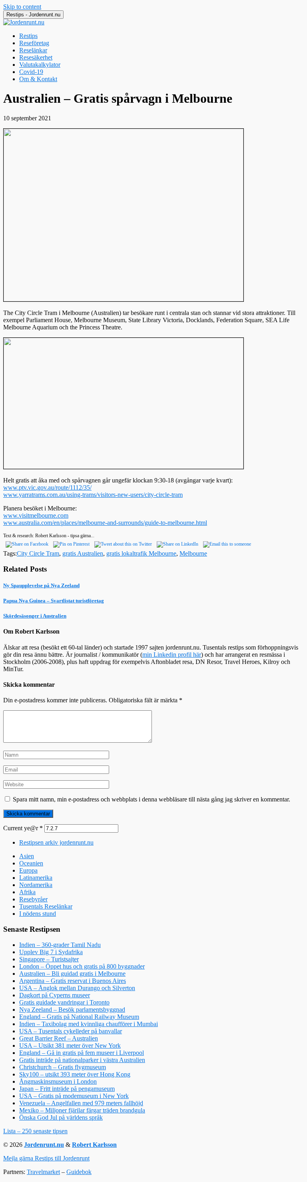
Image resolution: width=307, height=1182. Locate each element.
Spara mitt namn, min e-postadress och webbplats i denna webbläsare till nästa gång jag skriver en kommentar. (151, 799)
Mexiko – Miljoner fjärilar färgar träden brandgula (82, 1110)
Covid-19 (31, 71)
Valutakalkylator (39, 64)
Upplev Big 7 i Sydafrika (51, 952)
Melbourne (193, 553)
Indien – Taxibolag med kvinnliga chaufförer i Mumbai (88, 1024)
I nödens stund (37, 913)
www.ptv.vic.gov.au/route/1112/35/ (47, 487)
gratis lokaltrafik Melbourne (141, 553)
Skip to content (22, 6)
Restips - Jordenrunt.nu (33, 15)
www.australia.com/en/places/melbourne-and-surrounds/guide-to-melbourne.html (105, 522)
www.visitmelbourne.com (35, 515)
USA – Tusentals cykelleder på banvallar (70, 1031)
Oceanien (31, 863)
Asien (26, 856)
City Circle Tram (38, 553)
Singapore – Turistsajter (49, 959)
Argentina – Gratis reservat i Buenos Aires (72, 980)
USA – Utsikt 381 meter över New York (70, 1045)
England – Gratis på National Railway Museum (79, 1016)
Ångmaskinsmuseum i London (58, 1081)
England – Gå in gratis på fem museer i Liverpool (81, 1052)
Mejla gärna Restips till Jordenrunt (46, 1158)
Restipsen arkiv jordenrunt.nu (56, 842)
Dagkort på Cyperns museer (54, 995)
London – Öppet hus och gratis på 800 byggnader (82, 966)
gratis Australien (82, 553)
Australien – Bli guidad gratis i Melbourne (72, 973)
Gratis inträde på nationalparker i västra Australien (82, 1059)
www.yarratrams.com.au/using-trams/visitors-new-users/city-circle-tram (93, 494)
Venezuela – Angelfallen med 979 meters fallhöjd (81, 1103)
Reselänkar (33, 50)
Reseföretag (34, 43)
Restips (28, 35)
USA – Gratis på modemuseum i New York (74, 1095)
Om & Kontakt (38, 79)
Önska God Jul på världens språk (61, 1117)
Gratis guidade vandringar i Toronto (64, 1002)
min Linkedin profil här (171, 654)
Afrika (27, 892)
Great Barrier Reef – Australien (58, 1038)
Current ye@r (23, 828)
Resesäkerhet (35, 57)
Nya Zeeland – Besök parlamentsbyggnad (72, 1009)
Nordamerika (35, 884)
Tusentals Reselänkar (45, 906)
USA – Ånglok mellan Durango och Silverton (77, 988)
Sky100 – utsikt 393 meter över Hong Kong (74, 1074)
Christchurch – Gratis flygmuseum (62, 1067)
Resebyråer (33, 899)
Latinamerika (35, 877)
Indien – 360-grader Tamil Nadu (60, 944)
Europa (28, 870)
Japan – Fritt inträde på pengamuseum (67, 1088)
